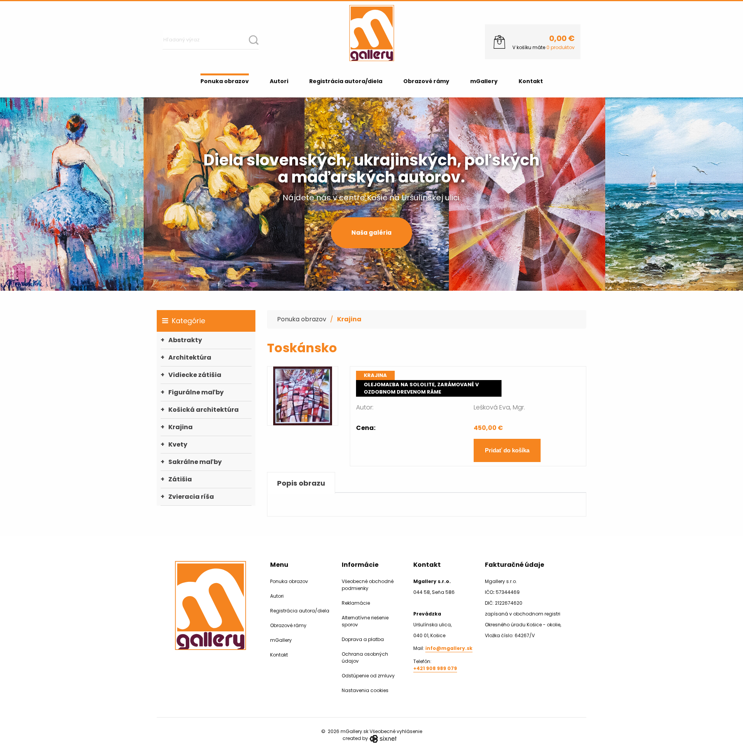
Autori (279, 81)
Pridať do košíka (507, 450)
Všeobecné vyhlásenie (396, 731)
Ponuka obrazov (224, 81)
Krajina (180, 427)
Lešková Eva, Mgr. (499, 407)
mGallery (484, 81)
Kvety (177, 444)
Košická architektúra (203, 409)
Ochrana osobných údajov (365, 657)
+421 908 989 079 (435, 668)
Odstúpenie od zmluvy (368, 675)
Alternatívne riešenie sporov (365, 621)
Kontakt (531, 81)
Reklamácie (356, 603)
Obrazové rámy (426, 81)
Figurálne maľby (196, 392)
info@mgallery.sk (449, 648)
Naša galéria (371, 232)
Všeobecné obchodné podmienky (368, 585)
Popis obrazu (301, 483)
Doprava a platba (363, 639)
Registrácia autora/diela (345, 81)
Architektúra (189, 357)
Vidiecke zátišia (194, 374)
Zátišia (180, 479)
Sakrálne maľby (195, 461)
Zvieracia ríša (191, 496)
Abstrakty (185, 340)
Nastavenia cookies (365, 690)
